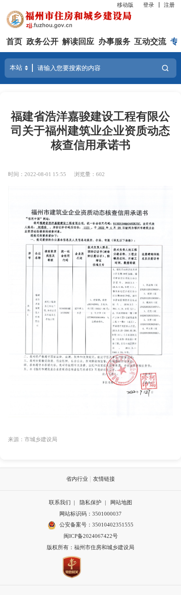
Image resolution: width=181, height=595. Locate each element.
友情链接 (104, 479)
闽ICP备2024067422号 (91, 536)
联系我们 (60, 502)
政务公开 (43, 41)
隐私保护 (90, 502)
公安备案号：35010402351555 (96, 524)
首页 (14, 41)
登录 (148, 5)
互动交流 (150, 41)
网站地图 (121, 502)
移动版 (125, 5)
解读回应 (78, 41)
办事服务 (114, 41)
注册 (169, 5)
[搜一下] (165, 68)
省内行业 (77, 479)
